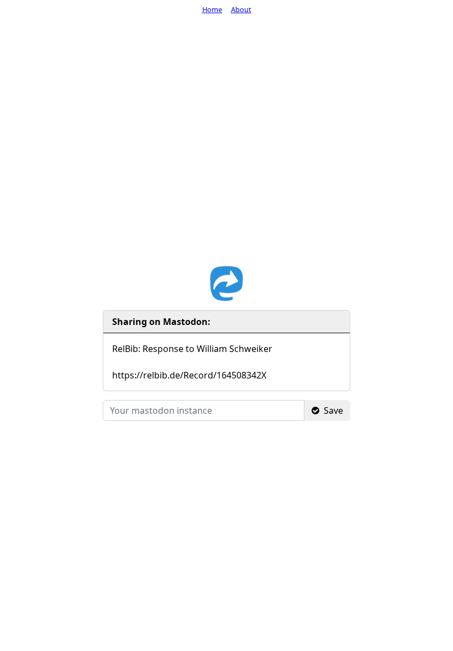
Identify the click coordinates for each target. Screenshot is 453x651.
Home (212, 9)
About (241, 9)
